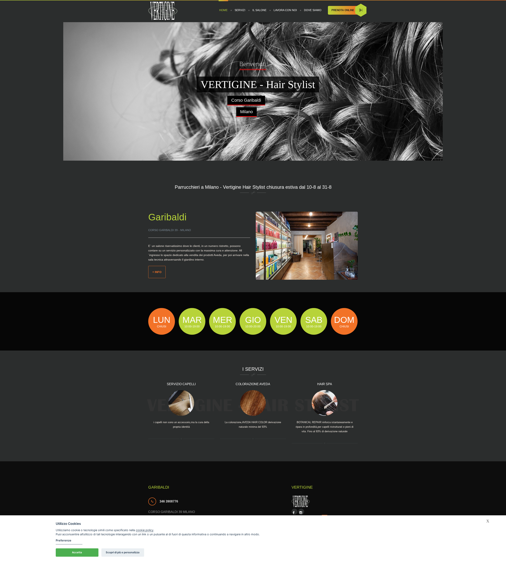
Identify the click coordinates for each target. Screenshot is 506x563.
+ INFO (156, 272)
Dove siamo (312, 10)
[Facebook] (294, 512)
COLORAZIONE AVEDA (253, 384)
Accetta (77, 552)
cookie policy (144, 530)
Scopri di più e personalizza (123, 552)
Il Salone (259, 10)
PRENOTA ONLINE (342, 10)
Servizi (240, 10)
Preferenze (63, 540)
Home (223, 10)
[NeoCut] (162, 11)
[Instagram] (300, 512)
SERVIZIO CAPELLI (181, 384)
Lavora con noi (285, 10)
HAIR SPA (324, 384)
